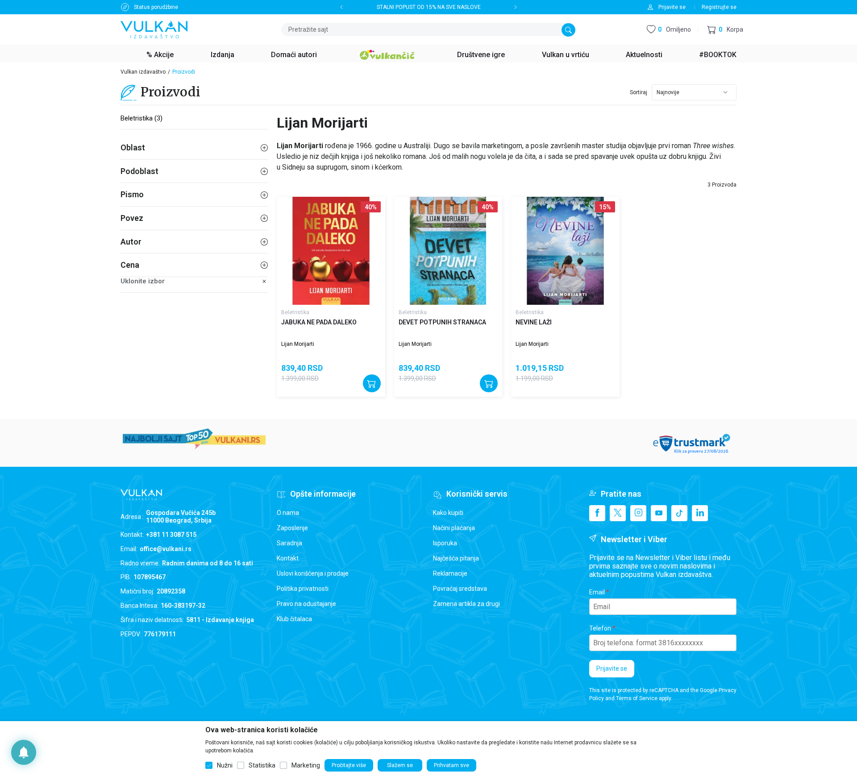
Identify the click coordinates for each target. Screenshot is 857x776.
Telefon (600, 628)
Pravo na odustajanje (306, 603)
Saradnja (289, 543)
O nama (288, 512)
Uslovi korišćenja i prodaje (313, 573)
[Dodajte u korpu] (372, 383)
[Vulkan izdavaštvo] (154, 29)
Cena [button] (130, 265)
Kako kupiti (448, 512)
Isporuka (445, 543)
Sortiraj (638, 92)
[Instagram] (638, 513)
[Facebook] (597, 513)
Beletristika (295, 312)
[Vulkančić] (387, 53)
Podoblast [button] (139, 171)
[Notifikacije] (23, 752)
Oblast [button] (133, 147)
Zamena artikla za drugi (466, 603)
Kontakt (288, 558)
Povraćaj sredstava (460, 588)
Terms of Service (636, 698)
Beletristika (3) (141, 118)
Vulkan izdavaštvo (143, 72)
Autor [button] (131, 241)
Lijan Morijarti (297, 344)
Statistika (262, 765)
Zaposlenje (292, 527)
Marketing (305, 765)
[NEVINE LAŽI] (565, 251)
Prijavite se (611, 668)
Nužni (225, 765)
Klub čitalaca (294, 618)
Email (597, 592)
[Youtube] (659, 513)
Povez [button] (132, 218)
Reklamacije (450, 573)
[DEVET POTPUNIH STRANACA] (448, 251)
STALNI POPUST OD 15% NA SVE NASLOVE (429, 7)
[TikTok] (679, 513)
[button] (725, 29)
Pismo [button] (132, 194)
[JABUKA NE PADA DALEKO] (331, 251)
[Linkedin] (700, 513)
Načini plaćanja (454, 527)
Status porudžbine (156, 7)
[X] (618, 513)
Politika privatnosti (303, 588)
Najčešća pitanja (456, 558)
